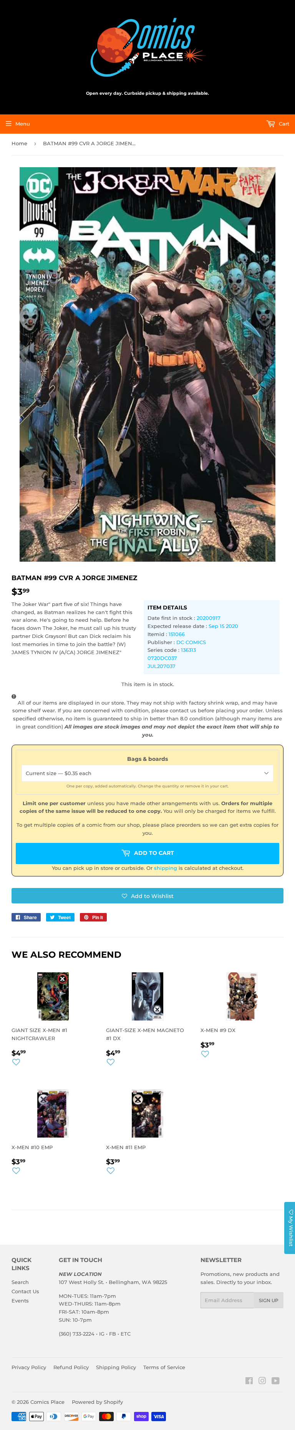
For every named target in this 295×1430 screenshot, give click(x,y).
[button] (147, 895)
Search (20, 1282)
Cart (283, 124)
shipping (165, 868)
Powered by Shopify (97, 1402)
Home (19, 143)
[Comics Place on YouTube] (276, 1382)
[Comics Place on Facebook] (249, 1382)
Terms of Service (164, 1367)
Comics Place (47, 1402)
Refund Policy (71, 1367)
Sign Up (268, 1300)
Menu (22, 124)
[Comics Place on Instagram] (262, 1382)
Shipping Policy (116, 1367)
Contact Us (25, 1291)
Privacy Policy (29, 1367)
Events (20, 1300)
